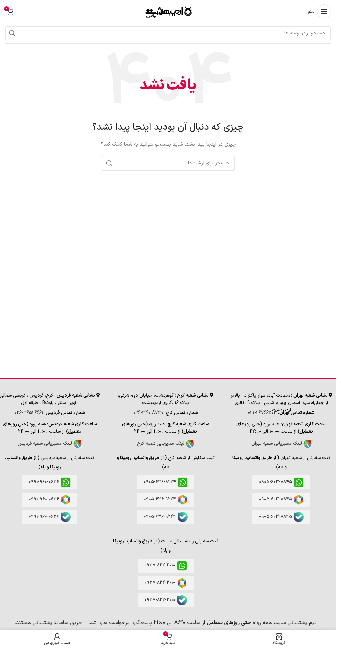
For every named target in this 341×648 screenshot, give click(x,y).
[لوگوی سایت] (168, 11)
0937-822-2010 (159, 565)
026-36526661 (29, 412)
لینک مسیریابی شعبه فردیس (45, 443)
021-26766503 (262, 412)
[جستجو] (12, 33)
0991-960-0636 (44, 482)
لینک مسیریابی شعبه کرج (161, 443)
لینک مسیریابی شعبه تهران (277, 443)
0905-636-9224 (160, 482)
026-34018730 (148, 412)
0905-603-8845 (275, 482)
